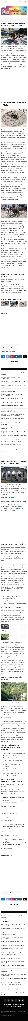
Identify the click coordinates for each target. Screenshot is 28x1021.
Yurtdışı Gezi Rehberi (18, 1004)
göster (12, 497)
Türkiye (11, 20)
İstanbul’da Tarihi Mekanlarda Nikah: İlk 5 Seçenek (12, 447)
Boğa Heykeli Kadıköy (14, 345)
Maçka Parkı (4, 892)
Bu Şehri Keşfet (4, 20)
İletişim (19, 1006)
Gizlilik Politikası (11, 1006)
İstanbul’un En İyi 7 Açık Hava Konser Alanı (11, 444)
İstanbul (16, 20)
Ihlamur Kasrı (20, 508)
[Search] (26, 1)
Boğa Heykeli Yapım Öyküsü (8, 347)
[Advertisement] (14, 85)
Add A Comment (14, 361)
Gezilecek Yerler (7, 1004)
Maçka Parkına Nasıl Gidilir (14, 892)
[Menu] (2, 1)
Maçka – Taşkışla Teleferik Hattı (8, 894)
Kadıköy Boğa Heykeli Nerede (8, 351)
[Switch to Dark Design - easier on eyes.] (24, 1)
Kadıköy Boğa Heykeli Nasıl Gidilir (9, 349)
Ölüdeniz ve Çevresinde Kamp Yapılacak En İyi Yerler (13, 402)
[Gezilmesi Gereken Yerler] (13, 1)
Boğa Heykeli (5, 345)
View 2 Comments (14, 904)
